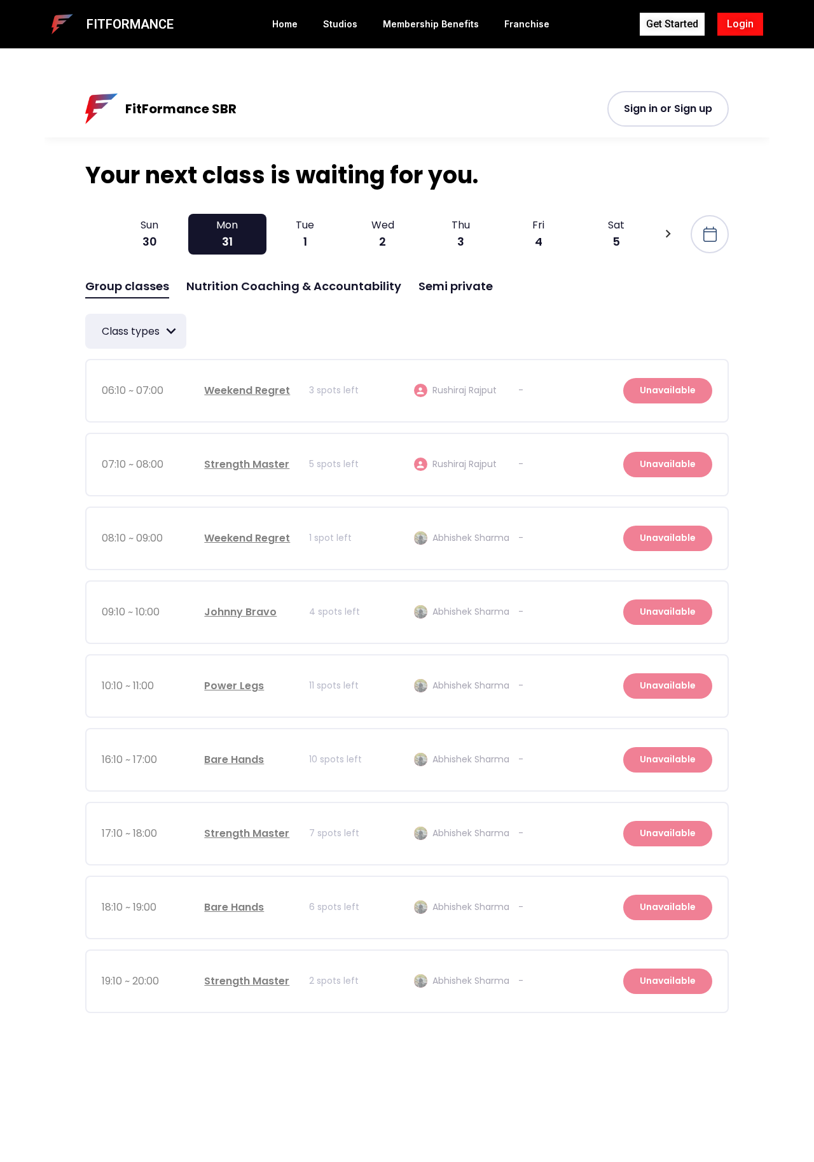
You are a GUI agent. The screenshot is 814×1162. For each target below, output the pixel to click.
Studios (340, 23)
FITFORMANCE (130, 24)
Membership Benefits (431, 23)
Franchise (526, 23)
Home (285, 23)
